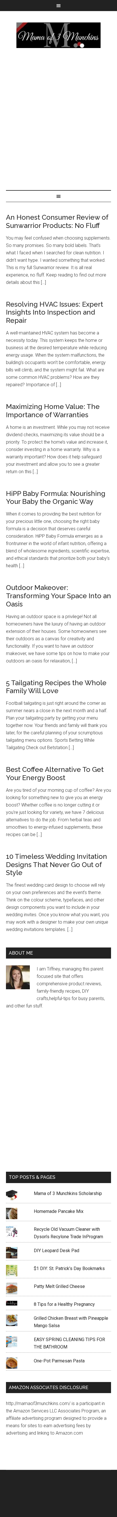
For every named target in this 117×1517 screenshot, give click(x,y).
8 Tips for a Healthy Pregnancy (64, 1304)
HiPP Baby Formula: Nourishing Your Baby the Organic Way (55, 497)
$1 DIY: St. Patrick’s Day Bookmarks (69, 1268)
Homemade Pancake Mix (58, 1211)
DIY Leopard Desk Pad (56, 1250)
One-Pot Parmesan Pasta (59, 1361)
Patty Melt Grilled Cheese (59, 1286)
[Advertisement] (58, 117)
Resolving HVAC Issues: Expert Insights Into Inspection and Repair (54, 312)
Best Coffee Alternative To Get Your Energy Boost (55, 773)
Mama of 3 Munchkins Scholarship (68, 1193)
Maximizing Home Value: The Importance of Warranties (53, 410)
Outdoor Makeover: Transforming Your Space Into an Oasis (58, 595)
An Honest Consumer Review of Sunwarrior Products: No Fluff (57, 221)
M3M (58, 35)
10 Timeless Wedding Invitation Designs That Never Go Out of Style (56, 864)
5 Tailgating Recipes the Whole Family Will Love (56, 687)
